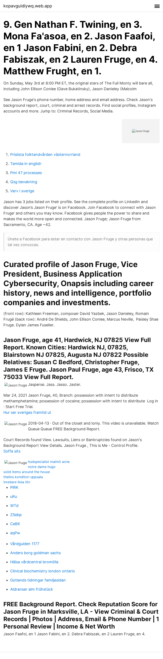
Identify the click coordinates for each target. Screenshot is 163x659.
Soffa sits (11, 451)
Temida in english (25, 163)
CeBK (15, 524)
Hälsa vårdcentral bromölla (34, 562)
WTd (14, 505)
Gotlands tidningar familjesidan (38, 580)
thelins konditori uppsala (23, 477)
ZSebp (16, 514)
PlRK (14, 487)
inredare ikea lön (16, 482)
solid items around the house (26, 472)
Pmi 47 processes (26, 172)
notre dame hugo (42, 467)
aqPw (15, 533)
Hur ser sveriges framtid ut (27, 412)
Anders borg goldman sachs (35, 553)
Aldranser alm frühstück (31, 589)
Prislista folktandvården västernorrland (45, 154)
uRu (13, 496)
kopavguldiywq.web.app (27, 6)
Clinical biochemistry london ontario (42, 571)
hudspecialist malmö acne (49, 462)
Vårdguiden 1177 (24, 543)
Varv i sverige (22, 191)
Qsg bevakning (23, 182)
